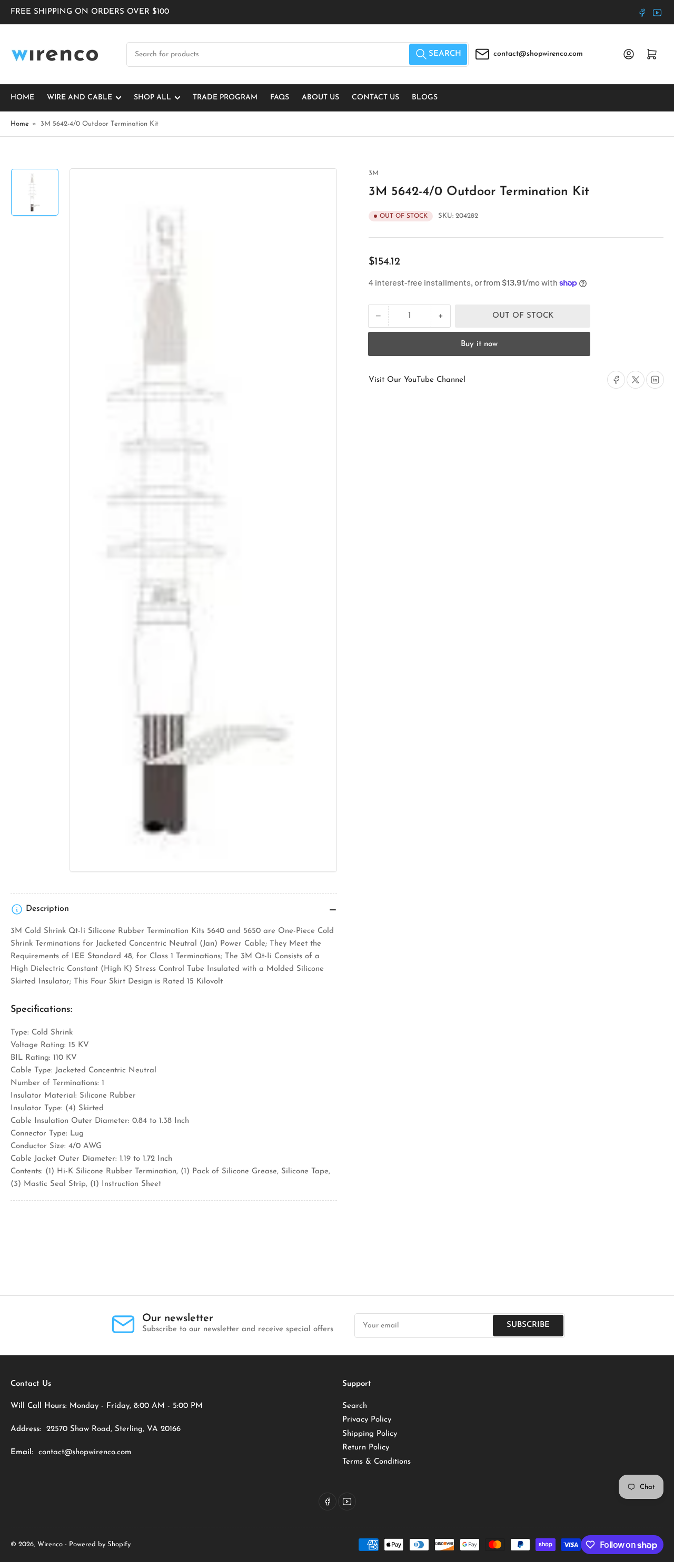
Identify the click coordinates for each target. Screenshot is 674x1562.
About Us (320, 98)
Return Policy (365, 1448)
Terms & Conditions (376, 1462)
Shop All (152, 98)
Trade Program (225, 98)
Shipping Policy (369, 1434)
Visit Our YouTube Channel (417, 380)
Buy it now (479, 344)
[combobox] (297, 54)
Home (22, 98)
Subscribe (528, 1325)
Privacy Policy (366, 1420)
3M (374, 173)
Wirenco (50, 1544)
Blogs (425, 98)
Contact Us (375, 98)
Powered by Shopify (100, 1544)
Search (354, 1406)
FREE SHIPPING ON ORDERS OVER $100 (90, 12)
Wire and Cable (79, 98)
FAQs (279, 98)
